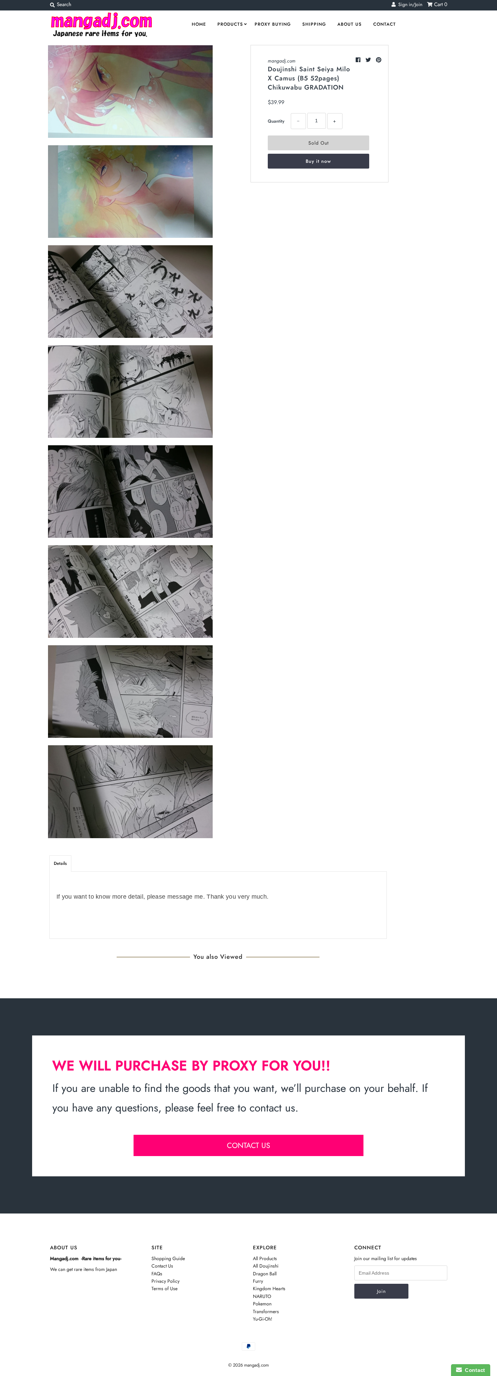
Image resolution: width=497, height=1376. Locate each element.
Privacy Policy (165, 1281)
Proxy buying (273, 24)
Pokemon (262, 1303)
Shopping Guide (168, 1258)
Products (230, 24)
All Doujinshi (266, 1265)
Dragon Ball (265, 1273)
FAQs (156, 1273)
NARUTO (262, 1296)
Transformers (266, 1311)
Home (199, 24)
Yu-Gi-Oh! (262, 1319)
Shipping (314, 24)
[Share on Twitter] (369, 60)
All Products (265, 1258)
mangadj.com (281, 60)
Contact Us (162, 1265)
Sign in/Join (409, 4)
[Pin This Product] (378, 60)
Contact (384, 24)
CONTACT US (248, 1145)
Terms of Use (164, 1288)
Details (60, 863)
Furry (258, 1281)
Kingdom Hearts (269, 1288)
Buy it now (318, 161)
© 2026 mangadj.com (248, 1365)
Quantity (276, 121)
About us (349, 24)
